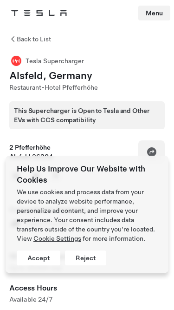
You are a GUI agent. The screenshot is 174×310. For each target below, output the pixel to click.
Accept (38, 258)
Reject (86, 258)
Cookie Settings (57, 238)
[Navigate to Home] (39, 13)
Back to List (34, 39)
